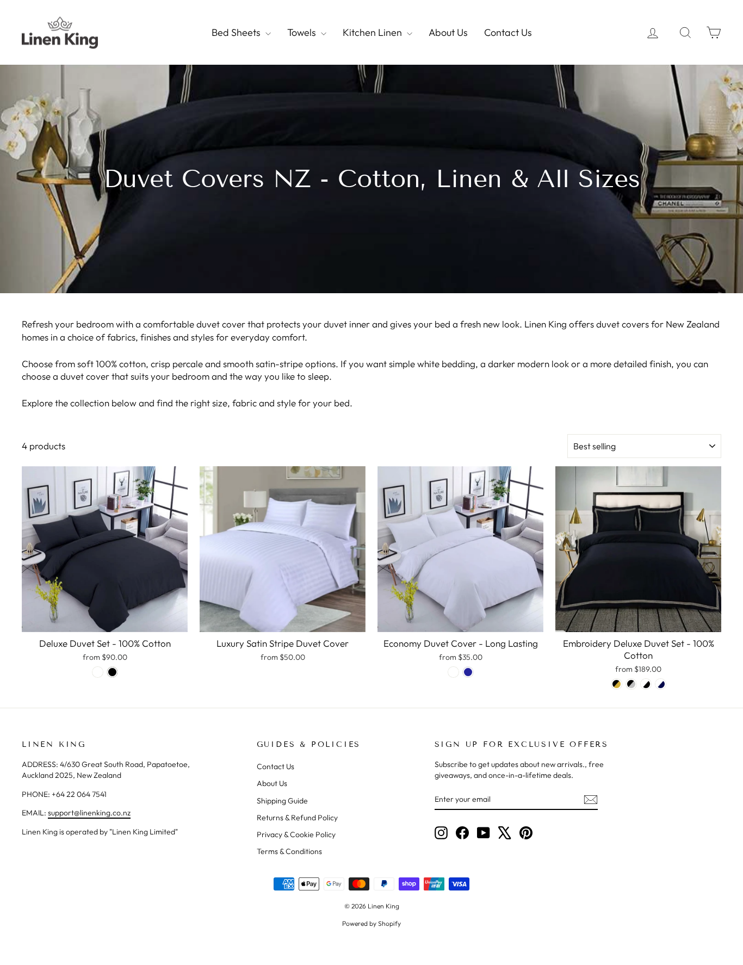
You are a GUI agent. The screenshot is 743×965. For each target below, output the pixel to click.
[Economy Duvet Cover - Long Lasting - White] (453, 672)
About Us (448, 32)
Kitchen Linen (373, 32)
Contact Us (508, 32)
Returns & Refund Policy (297, 817)
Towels (302, 32)
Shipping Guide (282, 801)
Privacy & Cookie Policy (296, 834)
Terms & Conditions (289, 851)
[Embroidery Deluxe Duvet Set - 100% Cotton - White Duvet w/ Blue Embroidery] (660, 684)
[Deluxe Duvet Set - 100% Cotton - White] (97, 672)
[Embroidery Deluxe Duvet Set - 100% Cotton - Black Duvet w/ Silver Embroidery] (631, 684)
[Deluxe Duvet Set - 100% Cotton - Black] (112, 672)
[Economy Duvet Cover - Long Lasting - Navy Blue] (468, 672)
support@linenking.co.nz (89, 813)
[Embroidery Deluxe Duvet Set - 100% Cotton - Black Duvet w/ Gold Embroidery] (616, 684)
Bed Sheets (237, 32)
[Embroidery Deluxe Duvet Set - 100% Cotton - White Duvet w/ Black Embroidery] (646, 684)
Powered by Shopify (371, 923)
